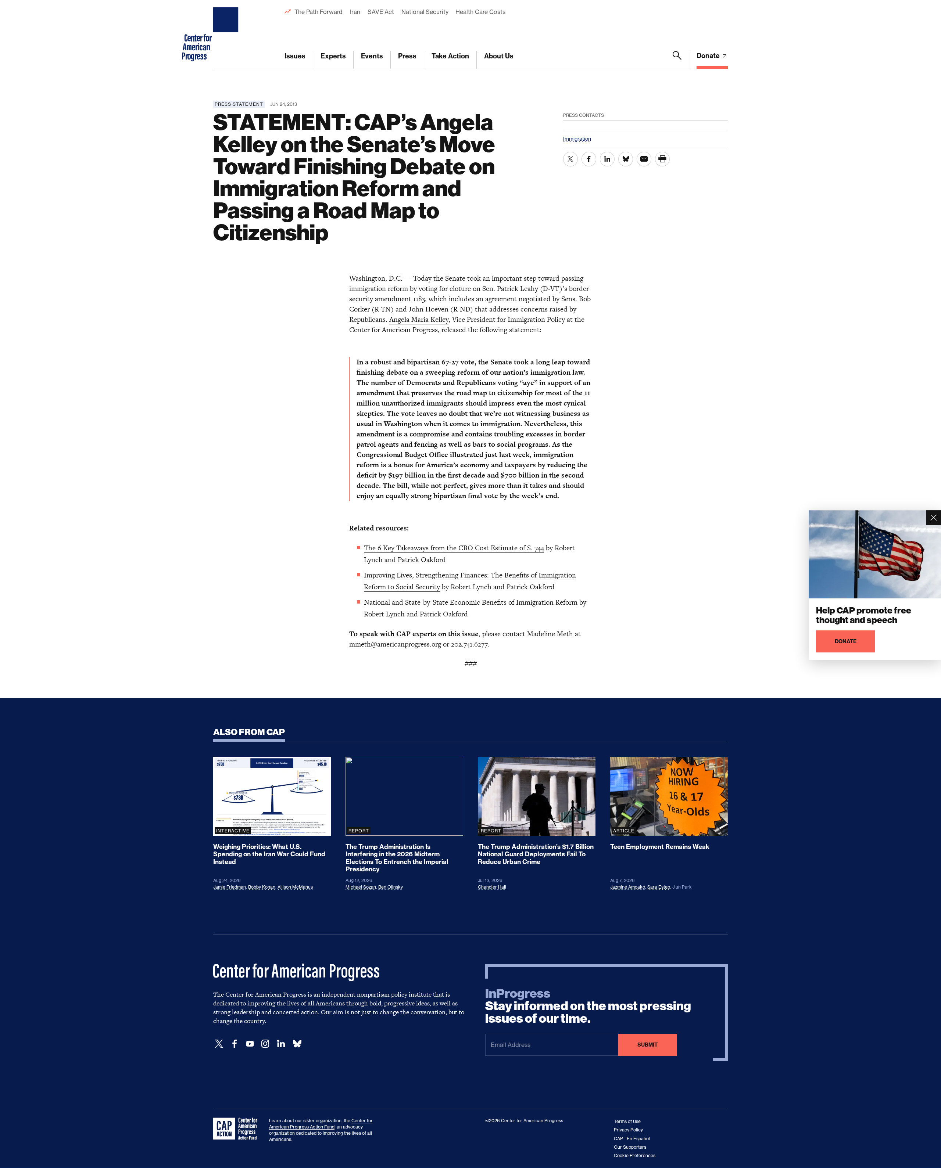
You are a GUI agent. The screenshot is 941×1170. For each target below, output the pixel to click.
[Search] (677, 60)
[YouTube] (250, 1043)
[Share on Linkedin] (607, 159)
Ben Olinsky (390, 887)
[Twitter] (219, 1043)
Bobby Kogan (261, 887)
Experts (333, 56)
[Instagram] (265, 1043)
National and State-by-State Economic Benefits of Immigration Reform (470, 602)
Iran (355, 11)
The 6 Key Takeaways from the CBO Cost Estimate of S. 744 (454, 548)
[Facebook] (234, 1043)
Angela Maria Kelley (418, 319)
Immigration (577, 139)
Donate (709, 55)
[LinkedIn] (281, 1043)
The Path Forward (318, 11)
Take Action (450, 56)
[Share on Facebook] (589, 159)
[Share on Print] (662, 159)
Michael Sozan (361, 887)
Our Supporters (630, 1147)
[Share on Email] (644, 159)
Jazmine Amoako (627, 887)
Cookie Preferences (634, 1155)
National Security (424, 11)
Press (407, 56)
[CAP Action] (237, 1129)
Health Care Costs (480, 11)
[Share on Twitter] (570, 159)
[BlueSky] (297, 1043)
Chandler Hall (492, 887)
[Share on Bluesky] (625, 159)
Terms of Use (627, 1121)
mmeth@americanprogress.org (395, 644)
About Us (499, 56)
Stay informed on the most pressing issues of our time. (588, 1006)
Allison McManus (295, 887)
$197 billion (407, 475)
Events (372, 56)
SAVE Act (381, 11)
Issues (295, 56)
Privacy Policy (628, 1130)
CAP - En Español (632, 1138)
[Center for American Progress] (226, 34)
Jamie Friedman (229, 887)
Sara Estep (658, 887)
